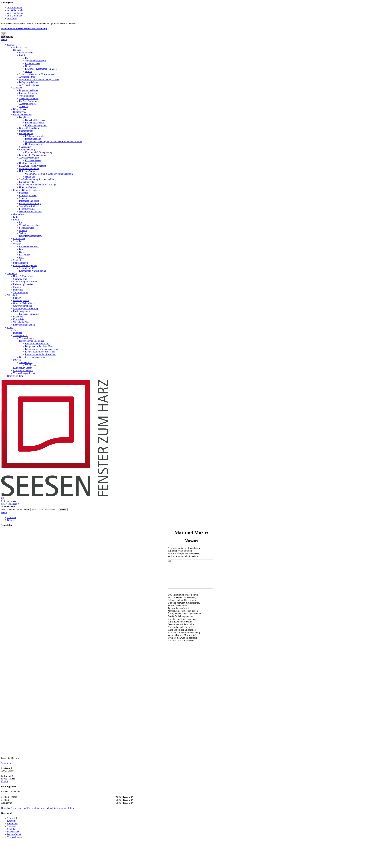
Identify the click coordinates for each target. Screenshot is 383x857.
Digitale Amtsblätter (28, 90)
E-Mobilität (24, 254)
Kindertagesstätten (28, 195)
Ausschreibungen (27, 104)
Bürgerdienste (19, 109)
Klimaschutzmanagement (25, 265)
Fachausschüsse (32, 63)
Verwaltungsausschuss (35, 60)
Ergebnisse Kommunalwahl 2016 (41, 69)
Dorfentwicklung (15, 376)
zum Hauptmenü (15, 13)
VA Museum (31, 365)
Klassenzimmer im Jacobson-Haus (41, 349)
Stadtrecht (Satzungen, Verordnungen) (37, 74)
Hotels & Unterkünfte (23, 276)
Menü (4, 39)
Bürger (10, 44)
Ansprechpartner (27, 77)
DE (2, 498)
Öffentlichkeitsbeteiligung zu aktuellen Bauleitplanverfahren (53, 141)
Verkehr (17, 244)
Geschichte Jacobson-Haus (32, 357)
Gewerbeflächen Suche (24, 303)
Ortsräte (29, 66)
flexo (21, 257)
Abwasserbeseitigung (29, 157)
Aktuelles (17, 87)
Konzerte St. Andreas (23, 370)
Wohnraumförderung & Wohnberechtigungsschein (49, 174)
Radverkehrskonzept (29, 246)
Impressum (12, 823)
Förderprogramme (21, 311)
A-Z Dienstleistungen (29, 85)
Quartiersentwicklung (29, 168)
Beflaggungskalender (29, 82)
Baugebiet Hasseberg (35, 120)
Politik (22, 55)
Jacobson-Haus (20, 335)
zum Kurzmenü (14, 7)
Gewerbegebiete (21, 300)
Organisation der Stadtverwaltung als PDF (39, 79)
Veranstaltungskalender (24, 373)
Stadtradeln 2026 (27, 268)
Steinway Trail (20, 279)
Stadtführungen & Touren (25, 281)
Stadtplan (17, 241)
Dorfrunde (18, 289)
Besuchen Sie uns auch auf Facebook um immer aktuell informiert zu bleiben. (37, 808)
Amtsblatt (23, 106)
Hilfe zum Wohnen (28, 171)
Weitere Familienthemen (30, 211)
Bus (21, 249)
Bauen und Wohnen (22, 114)
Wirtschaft (12, 295)
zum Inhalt (12, 18)
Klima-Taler (19, 319)
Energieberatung (27, 149)
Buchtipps (18, 316)
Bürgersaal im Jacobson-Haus (39, 346)
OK (3, 34)
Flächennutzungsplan (35, 136)
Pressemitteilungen (28, 93)
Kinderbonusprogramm (36, 125)
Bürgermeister (25, 52)
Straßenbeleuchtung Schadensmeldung (37, 179)
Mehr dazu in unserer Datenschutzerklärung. (24, 28)
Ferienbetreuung (27, 209)
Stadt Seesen (7, 763)
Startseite (11, 517)
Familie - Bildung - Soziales (26, 190)
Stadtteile (17, 260)
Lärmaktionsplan (27, 182)
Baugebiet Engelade (34, 122)
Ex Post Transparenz (29, 101)
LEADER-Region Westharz (32, 165)
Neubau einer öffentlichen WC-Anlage (37, 184)
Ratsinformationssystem (30, 236)
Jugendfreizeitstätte (28, 206)
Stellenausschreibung (29, 98)
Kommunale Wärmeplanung (38, 152)
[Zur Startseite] (54, 495)
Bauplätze (24, 117)
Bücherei (23, 192)
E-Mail (4, 781)
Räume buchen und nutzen (31, 341)
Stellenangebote (20, 262)
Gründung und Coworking (25, 308)
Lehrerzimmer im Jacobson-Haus (40, 354)
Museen (17, 287)
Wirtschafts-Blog (21, 322)
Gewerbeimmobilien (22, 306)
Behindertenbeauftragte (30, 203)
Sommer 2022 (25, 362)
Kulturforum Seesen (22, 368)
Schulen (23, 198)
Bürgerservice (19, 112)
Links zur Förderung (29, 314)
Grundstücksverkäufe (29, 128)
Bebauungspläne (33, 139)
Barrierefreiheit (14, 834)
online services (20, 47)
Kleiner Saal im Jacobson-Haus (40, 351)
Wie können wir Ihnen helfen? (15, 509)
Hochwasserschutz (34, 144)
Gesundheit (18, 214)
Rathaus (17, 50)
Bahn (21, 252)
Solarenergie (25, 147)
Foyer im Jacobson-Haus (37, 343)
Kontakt (11, 821)
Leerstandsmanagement (24, 324)
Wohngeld (30, 176)
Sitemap (11, 826)
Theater (16, 330)
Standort (17, 297)
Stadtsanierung (26, 130)
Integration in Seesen (29, 201)
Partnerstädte (19, 238)
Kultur (16, 217)
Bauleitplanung (26, 133)
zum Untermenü (14, 15)
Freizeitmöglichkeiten (23, 284)
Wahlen (28, 71)
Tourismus (12, 273)
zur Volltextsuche (15, 10)
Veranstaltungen (26, 95)
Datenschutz (13, 831)
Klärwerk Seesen (33, 160)
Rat (26, 58)
